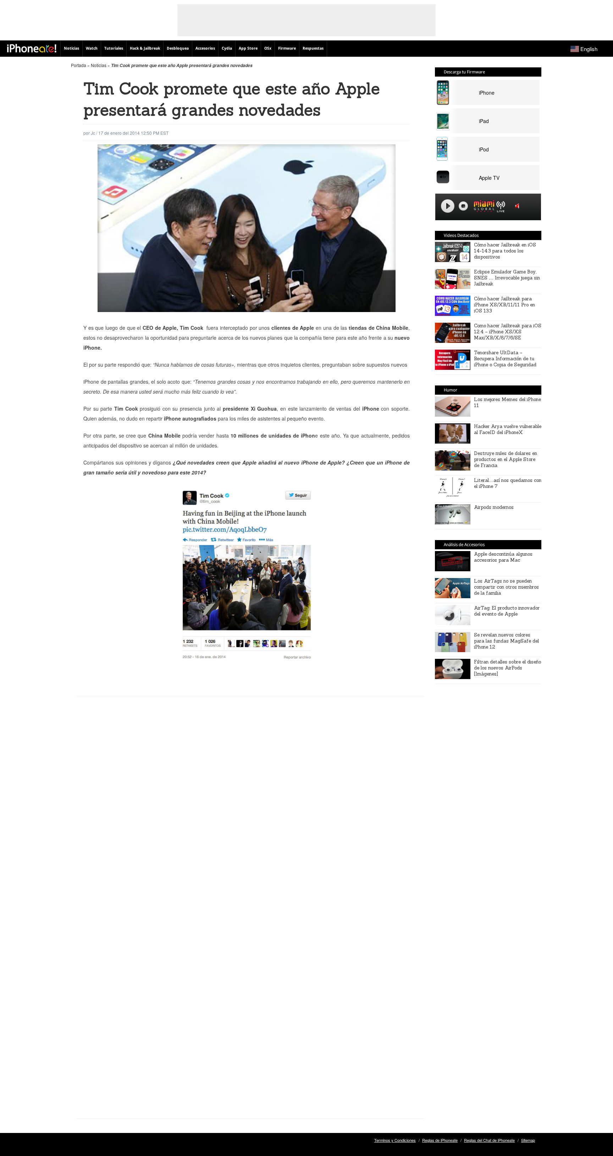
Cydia (227, 48)
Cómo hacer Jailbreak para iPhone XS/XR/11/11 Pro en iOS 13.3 (504, 305)
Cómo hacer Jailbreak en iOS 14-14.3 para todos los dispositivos (505, 251)
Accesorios (205, 48)
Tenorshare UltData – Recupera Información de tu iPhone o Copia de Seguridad (505, 359)
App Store (248, 48)
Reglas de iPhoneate (440, 1140)
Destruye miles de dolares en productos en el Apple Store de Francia (505, 459)
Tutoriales (113, 48)
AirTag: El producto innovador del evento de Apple (507, 611)
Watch (92, 48)
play (448, 206)
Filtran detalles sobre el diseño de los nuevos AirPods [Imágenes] (507, 668)
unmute (518, 206)
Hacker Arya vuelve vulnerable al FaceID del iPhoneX (507, 429)
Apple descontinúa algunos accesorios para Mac (503, 557)
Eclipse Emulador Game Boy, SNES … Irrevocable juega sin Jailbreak (507, 278)
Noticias (71, 48)
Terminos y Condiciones (395, 1140)
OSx (267, 48)
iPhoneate (31, 48)
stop (463, 206)
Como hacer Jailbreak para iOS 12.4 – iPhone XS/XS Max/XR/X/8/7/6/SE (507, 332)
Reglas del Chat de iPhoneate (489, 1140)
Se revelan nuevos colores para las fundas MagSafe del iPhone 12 (506, 641)
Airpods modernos (494, 507)
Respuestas (313, 48)
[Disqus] (250, 815)
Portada (78, 65)
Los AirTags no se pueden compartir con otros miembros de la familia (506, 587)
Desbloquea (178, 48)
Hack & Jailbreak (145, 48)
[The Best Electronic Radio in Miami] (482, 207)
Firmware (287, 48)
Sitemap (528, 1140)
